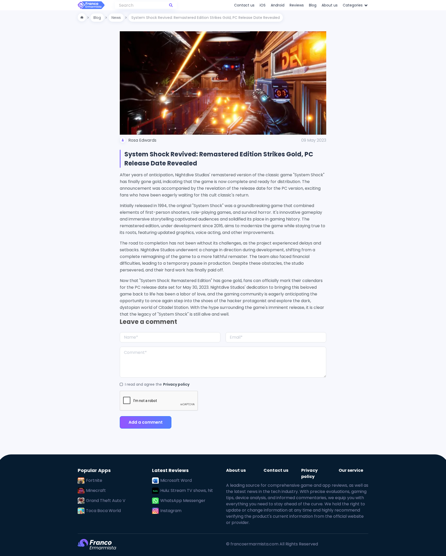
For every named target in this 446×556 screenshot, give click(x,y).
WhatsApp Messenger (182, 501)
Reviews (297, 5)
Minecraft (96, 490)
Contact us (244, 5)
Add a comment (146, 422)
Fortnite (94, 480)
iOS (263, 5)
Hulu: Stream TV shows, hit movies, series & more (186, 491)
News (116, 17)
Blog (312, 5)
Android (277, 5)
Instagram (170, 511)
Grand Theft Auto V (105, 501)
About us (330, 5)
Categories (353, 5)
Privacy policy (176, 384)
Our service (351, 470)
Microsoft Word (176, 480)
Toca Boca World (103, 511)
